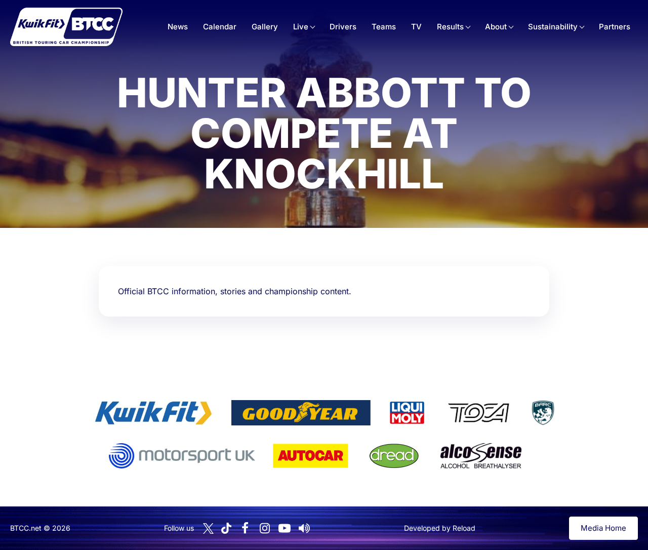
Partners (614, 26)
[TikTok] (226, 528)
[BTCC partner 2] (301, 412)
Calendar (219, 26)
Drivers (343, 26)
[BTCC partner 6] (182, 455)
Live (300, 26)
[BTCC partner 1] (153, 412)
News (178, 26)
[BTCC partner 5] (543, 412)
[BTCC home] (66, 27)
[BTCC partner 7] (310, 455)
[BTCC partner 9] (480, 455)
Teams (384, 26)
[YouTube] (284, 528)
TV (416, 26)
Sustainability (553, 26)
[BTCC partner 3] (407, 412)
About (496, 26)
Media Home (603, 528)
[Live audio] (304, 528)
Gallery (265, 26)
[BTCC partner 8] (394, 455)
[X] (208, 528)
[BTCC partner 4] (478, 412)
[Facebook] (245, 528)
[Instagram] (265, 528)
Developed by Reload (439, 528)
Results (450, 26)
